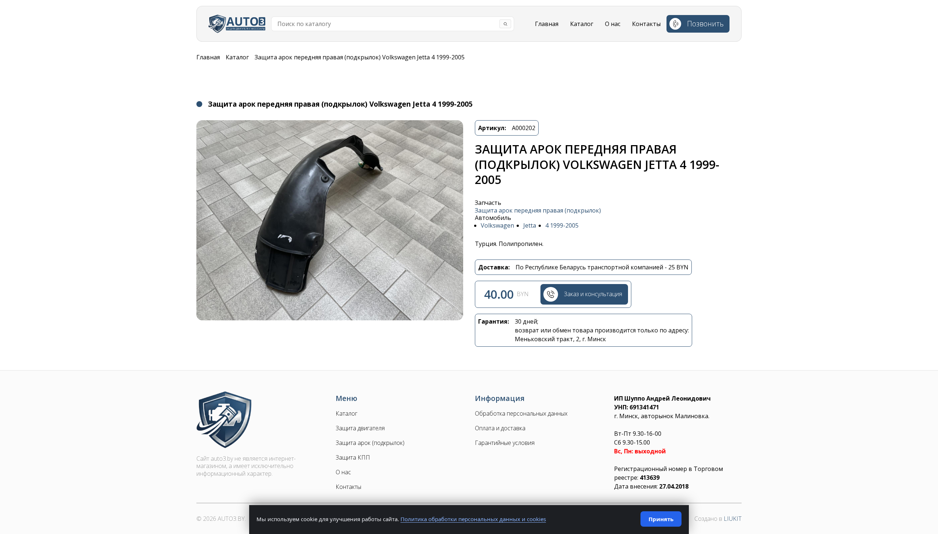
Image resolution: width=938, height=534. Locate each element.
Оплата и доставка (500, 428)
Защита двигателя (360, 428)
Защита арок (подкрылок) (370, 443)
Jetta (529, 225)
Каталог (581, 24)
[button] (329, 220)
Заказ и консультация (593, 294)
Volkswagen (497, 225)
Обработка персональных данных (521, 413)
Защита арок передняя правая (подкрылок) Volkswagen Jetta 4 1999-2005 (360, 57)
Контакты (646, 24)
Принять (661, 519)
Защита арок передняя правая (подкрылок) (538, 210)
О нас (612, 24)
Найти (505, 23)
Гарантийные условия (505, 443)
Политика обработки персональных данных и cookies (473, 519)
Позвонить (705, 24)
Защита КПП (353, 457)
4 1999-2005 (562, 225)
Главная (546, 24)
